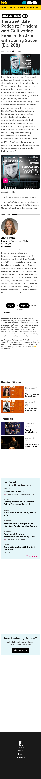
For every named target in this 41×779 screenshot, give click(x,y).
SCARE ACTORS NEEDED (15, 491)
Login (29, 2)
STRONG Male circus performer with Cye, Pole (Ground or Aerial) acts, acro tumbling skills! (20, 526)
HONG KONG (6, 246)
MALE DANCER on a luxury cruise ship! (20, 514)
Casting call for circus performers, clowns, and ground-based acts (20, 537)
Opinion (30, 8)
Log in (10, 305)
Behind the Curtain (16, 8)
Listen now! (5, 349)
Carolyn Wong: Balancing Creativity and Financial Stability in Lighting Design (32, 395)
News (3, 8)
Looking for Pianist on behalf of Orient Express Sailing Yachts (19, 503)
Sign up (24, 305)
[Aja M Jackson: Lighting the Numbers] (13, 406)
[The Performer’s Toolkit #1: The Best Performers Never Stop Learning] (13, 442)
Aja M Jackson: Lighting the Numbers (32, 409)
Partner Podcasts (11, 16)
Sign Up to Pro (20, 650)
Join (34, 3)
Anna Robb (18, 51)
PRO (24, 2)
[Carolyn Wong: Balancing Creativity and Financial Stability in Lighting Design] (13, 392)
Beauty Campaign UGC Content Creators (19, 548)
